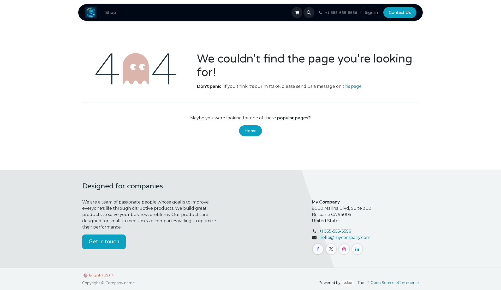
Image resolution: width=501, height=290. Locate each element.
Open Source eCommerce (395, 282)
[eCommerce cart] (296, 12)
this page (352, 86)
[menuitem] (110, 12)
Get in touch (104, 242)
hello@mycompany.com (344, 237)
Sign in (371, 12)
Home (250, 130)
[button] (308, 12)
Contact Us (400, 12)
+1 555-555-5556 (335, 231)
